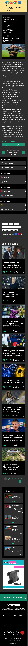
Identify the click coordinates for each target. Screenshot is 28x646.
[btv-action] (15, 597)
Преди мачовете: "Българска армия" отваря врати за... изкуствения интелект (12, 467)
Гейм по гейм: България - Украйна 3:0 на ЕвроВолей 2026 (16, 497)
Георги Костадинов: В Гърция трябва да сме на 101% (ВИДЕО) (12, 265)
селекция (5, 227)
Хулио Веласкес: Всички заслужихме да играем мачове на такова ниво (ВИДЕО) (13, 437)
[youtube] (13, 633)
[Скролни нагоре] (22, 633)
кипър (16, 223)
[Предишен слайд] (3, 152)
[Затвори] (25, 2)
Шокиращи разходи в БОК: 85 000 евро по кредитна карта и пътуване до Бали (16, 539)
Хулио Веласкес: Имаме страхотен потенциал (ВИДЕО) (11, 294)
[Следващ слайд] (23, 152)
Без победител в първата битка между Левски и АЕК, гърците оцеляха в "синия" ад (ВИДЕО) (13, 353)
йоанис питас (13, 230)
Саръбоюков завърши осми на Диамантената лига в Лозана (16, 549)
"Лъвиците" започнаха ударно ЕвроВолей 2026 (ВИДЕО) (16, 528)
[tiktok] (9, 633)
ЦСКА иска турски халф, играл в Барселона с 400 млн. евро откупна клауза (13, 409)
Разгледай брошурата (12, 562)
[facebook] (4, 633)
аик (19, 227)
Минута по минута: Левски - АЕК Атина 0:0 (13, 381)
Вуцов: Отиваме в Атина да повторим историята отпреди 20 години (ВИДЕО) (13, 323)
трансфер (5, 230)
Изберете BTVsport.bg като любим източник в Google (13, 144)
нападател (12, 227)
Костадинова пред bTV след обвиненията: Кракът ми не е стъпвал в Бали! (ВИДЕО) (16, 518)
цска (11, 223)
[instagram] (18, 633)
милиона (5, 223)
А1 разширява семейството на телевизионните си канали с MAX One (17, 507)
